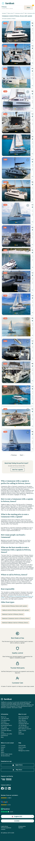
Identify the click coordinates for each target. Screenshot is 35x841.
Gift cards (4, 727)
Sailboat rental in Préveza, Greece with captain (15, 610)
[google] (4, 802)
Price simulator (5, 723)
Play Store (19, 769)
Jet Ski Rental (22, 725)
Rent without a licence (24, 728)
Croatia (3, 745)
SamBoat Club (5, 728)
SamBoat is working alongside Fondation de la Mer (17, 596)
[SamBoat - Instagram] (5, 788)
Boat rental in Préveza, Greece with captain (14, 606)
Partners (20, 827)
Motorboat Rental (23, 717)
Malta (2, 752)
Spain (2, 749)
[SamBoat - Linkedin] (9, 788)
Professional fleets (6, 725)
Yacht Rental (22, 720)
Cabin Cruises (22, 730)
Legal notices (4, 826)
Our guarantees (5, 720)
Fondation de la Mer (6, 734)
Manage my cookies (23, 750)
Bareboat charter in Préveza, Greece (12, 614)
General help (22, 745)
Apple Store (19, 765)
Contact (20, 749)
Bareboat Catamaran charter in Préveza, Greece (15, 618)
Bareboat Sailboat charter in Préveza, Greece (15, 622)
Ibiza (2, 750)
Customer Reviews (6, 730)
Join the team (5, 718)
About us (3, 717)
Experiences (4, 735)
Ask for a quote (17, 469)
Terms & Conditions (6, 827)
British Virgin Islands (6, 754)
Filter (30, 6)
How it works (22, 747)
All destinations (5, 755)
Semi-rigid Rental (23, 718)
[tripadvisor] (5, 809)
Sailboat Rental (22, 722)
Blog (2, 737)
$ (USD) (16, 821)
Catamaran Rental (23, 723)
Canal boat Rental (23, 727)
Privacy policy (22, 826)
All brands (21, 734)
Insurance (3, 722)
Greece (3, 747)
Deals (20, 732)
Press (2, 732)
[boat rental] (8, 3)
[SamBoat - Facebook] (2, 788)
